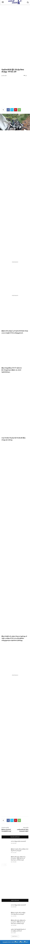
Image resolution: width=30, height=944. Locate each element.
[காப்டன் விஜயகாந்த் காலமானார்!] (6, 843)
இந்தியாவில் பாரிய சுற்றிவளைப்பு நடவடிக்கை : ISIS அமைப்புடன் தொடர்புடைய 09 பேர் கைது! (18, 858)
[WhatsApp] (19, 109)
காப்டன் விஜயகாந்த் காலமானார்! (18, 841)
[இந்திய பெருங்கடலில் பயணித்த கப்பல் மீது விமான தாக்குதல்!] (6, 851)
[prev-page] (3, 865)
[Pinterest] (15, 109)
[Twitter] (12, 109)
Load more (14, 936)
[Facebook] (8, 109)
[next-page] (5, 865)
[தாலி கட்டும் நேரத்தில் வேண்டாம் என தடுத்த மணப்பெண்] (6, 930)
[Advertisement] (15, 20)
